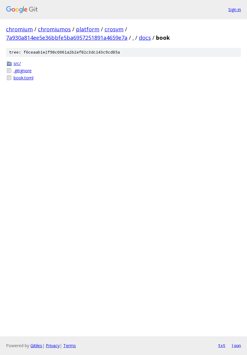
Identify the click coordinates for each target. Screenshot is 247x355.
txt (221, 345)
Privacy (53, 345)
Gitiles (36, 345)
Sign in (234, 9)
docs (145, 37)
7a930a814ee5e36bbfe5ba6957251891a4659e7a (66, 37)
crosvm (114, 29)
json (236, 345)
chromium (19, 29)
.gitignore (23, 70)
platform (87, 29)
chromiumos (54, 29)
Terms (69, 345)
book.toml (23, 78)
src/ (17, 63)
